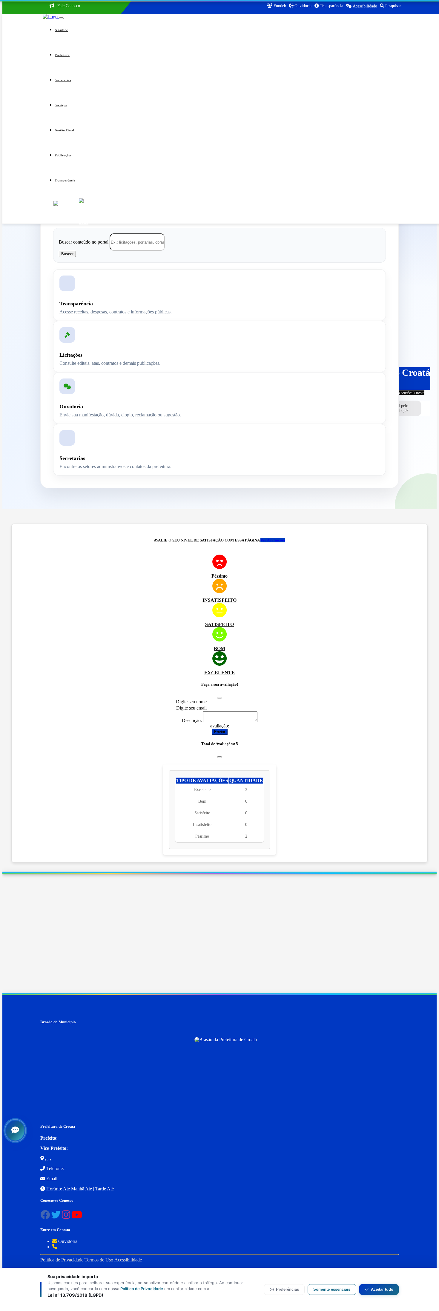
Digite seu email (191, 707)
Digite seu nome (191, 701)
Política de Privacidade (61, 1259)
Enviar (219, 732)
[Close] (219, 697)
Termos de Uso (99, 1259)
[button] (228, 30)
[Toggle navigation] (61, 18)
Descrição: (192, 720)
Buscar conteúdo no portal (83, 241)
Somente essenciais (331, 1289)
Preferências (287, 1289)
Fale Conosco (68, 5)
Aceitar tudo (382, 1289)
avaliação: (219, 725)
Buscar (67, 254)
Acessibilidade (128, 1259)
